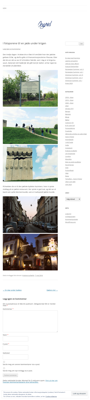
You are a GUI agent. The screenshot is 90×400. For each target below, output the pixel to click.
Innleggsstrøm (70, 217)
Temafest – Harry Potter (73, 179)
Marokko (68, 159)
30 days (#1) (69, 109)
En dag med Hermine (72, 58)
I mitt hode (69, 142)
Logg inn (68, 214)
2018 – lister (69, 97)
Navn (5, 335)
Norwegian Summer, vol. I (74, 72)
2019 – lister (69, 100)
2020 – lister (69, 103)
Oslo (66, 168)
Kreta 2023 (69, 83)
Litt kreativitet (70, 154)
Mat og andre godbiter (73, 162)
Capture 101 (69, 123)
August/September (72, 66)
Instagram (68, 148)
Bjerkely (68, 114)
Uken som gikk (70, 182)
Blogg (67, 117)
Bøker (67, 120)
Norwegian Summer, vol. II (74, 69)
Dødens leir (52, 290)
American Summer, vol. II (74, 78)
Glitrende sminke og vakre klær (76, 134)
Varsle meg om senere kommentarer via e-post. (21, 364)
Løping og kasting (71, 61)
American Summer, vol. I (73, 80)
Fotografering (70, 128)
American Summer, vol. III (74, 75)
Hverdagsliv (69, 139)
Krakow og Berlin (28, 275)
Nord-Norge (69, 165)
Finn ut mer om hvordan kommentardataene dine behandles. (30, 381)
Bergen (67, 111)
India (67, 145)
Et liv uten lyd (70, 125)
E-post (6, 344)
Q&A (66, 173)
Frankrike (68, 131)
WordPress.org (70, 222)
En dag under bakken (12, 290)
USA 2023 (68, 184)
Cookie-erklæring (51, 396)
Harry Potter (69, 137)
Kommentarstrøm (71, 219)
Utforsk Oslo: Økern (72, 64)
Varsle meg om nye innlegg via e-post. (18, 371)
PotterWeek (69, 170)
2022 (67, 106)
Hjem (4, 8)
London (68, 156)
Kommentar (8, 309)
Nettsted (6, 353)
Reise (67, 176)
